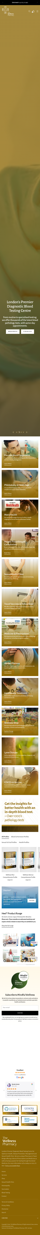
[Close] (37, 1220)
